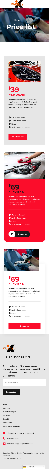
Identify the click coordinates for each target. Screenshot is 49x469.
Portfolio (6, 415)
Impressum (7, 423)
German (30, 467)
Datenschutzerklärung (11, 426)
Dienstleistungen (9, 412)
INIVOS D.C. (17, 458)
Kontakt (6, 419)
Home (17, 20)
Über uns (6, 408)
